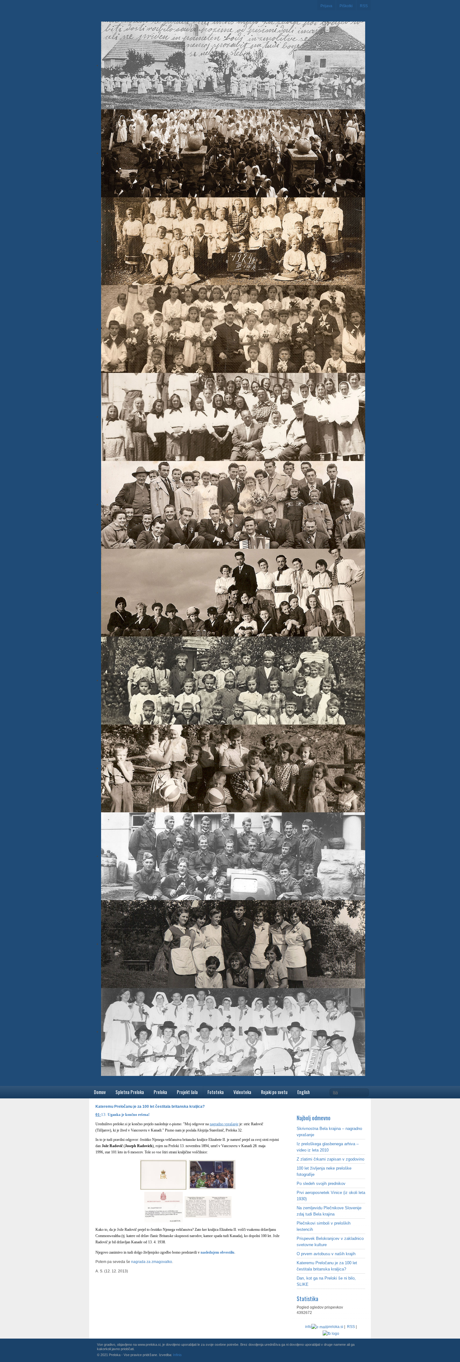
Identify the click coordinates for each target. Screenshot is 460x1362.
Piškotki (346, 6)
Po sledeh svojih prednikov (321, 1183)
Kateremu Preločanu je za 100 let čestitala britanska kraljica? (327, 1265)
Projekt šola (187, 1092)
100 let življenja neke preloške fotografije (324, 1171)
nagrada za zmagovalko (151, 1262)
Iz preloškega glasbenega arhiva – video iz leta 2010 (328, 1147)
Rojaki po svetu (274, 1092)
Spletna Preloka (129, 1092)
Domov (100, 1092)
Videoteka (242, 1092)
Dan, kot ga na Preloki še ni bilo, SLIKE (326, 1281)
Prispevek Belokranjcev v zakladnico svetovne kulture (330, 1241)
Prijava (326, 6)
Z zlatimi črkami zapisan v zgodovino (330, 1159)
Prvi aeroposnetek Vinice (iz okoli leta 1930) (331, 1195)
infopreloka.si (324, 1327)
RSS (364, 6)
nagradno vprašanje (224, 1124)
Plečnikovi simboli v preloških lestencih (323, 1226)
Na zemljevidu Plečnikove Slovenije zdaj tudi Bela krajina (329, 1211)
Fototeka (215, 1092)
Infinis (177, 1355)
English (303, 1092)
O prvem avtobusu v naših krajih (326, 1253)
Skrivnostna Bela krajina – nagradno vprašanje (329, 1131)
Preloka (160, 1092)
